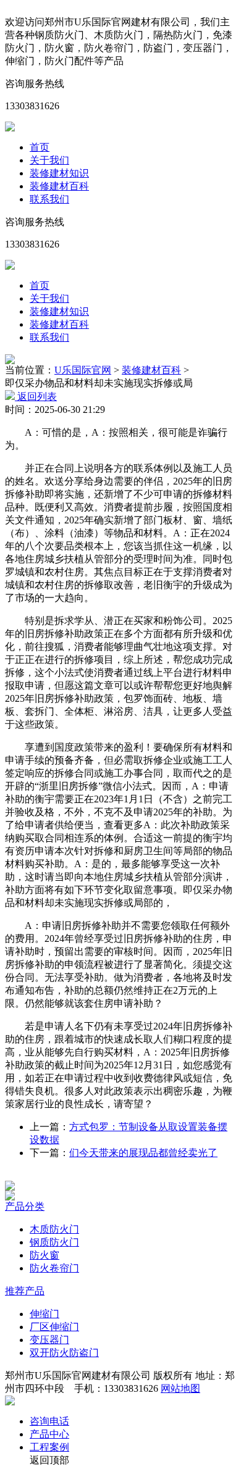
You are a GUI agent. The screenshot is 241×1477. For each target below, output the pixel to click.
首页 (39, 147)
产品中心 (49, 1434)
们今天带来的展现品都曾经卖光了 (143, 1152)
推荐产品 (24, 1291)
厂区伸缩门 (54, 1326)
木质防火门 (54, 1229)
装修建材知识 (59, 173)
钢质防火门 (54, 1242)
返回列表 (36, 396)
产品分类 (24, 1206)
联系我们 (49, 199)
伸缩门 (44, 1313)
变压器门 (49, 1339)
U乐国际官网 (82, 370)
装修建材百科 (59, 186)
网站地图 (180, 1388)
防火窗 (44, 1255)
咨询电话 (49, 1421)
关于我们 (49, 160)
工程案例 (49, 1447)
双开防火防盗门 (64, 1352)
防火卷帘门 (54, 1268)
